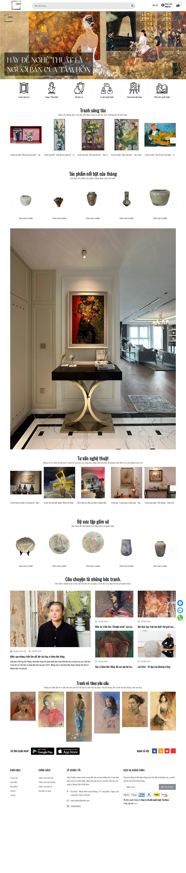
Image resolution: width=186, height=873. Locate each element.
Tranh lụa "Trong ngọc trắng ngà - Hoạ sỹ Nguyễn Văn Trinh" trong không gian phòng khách (126, 502)
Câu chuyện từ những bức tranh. (93, 579)
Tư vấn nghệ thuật (93, 458)
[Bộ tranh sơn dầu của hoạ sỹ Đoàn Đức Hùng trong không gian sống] (93, 482)
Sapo (136, 803)
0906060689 (75, 806)
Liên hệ (12, 790)
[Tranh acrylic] (126, 134)
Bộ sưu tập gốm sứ (93, 521)
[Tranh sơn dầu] (26, 134)
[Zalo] (180, 610)
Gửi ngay (169, 787)
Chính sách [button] (44, 770)
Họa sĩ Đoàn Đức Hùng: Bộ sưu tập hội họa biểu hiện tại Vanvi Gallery (114, 666)
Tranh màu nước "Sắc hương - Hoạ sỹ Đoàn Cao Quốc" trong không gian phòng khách (160, 502)
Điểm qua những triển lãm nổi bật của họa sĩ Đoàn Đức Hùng (37, 656)
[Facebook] (180, 603)
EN (157, 5)
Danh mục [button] (15, 770)
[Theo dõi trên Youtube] (167, 750)
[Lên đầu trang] (180, 863)
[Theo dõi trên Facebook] (154, 750)
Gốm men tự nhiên (26, 218)
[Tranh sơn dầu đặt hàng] (59, 482)
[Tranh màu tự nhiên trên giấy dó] (26, 482)
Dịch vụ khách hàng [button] (134, 770)
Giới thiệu (13, 782)
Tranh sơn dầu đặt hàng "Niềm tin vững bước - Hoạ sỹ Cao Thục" (59, 502)
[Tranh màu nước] (160, 482)
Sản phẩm (14, 786)
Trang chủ (14, 777)
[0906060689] (180, 617)
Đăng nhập (168, 3)
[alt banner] (93, 338)
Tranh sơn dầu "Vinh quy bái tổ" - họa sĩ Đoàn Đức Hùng (93, 154)
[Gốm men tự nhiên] (26, 198)
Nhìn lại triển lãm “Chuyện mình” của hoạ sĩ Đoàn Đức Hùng (114, 626)
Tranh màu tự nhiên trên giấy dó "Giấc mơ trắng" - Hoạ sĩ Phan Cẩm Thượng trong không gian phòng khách (26, 502)
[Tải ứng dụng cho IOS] (68, 751)
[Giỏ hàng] (178, 5)
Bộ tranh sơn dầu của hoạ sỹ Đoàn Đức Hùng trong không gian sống (93, 502)
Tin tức (12, 795)
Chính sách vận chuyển (47, 782)
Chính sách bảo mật (46, 777)
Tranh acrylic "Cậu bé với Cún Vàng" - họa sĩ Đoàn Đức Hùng (160, 154)
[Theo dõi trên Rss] (160, 750)
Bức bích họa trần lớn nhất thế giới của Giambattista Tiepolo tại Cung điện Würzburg (157, 626)
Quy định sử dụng (45, 790)
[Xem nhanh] (26, 147)
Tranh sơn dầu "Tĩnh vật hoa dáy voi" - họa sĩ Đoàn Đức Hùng (59, 154)
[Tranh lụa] (126, 482)
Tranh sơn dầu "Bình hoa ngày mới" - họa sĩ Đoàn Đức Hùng (26, 154)
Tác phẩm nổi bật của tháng (93, 173)
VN (153, 5)
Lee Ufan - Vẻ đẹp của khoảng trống (154, 666)
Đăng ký (167, 6)
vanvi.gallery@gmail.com (79, 800)
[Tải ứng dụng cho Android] (42, 751)
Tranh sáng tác (93, 110)
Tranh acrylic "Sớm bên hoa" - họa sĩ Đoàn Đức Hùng (126, 154)
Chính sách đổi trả (45, 786)
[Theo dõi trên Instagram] (173, 750)
